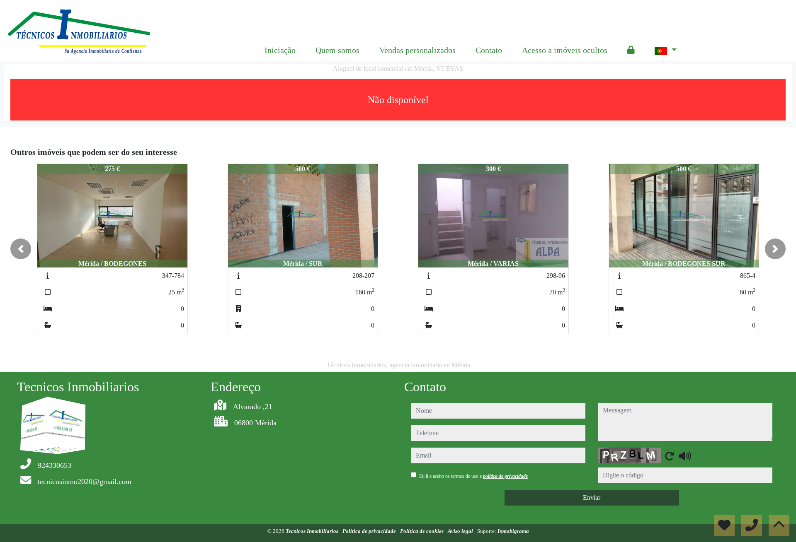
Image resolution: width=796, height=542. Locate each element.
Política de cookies (422, 531)
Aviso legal (461, 531)
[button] (20, 248)
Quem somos (337, 50)
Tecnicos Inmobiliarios (313, 531)
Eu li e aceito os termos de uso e (473, 476)
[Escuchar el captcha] (685, 456)
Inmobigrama (513, 531)
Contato (489, 50)
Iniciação (280, 50)
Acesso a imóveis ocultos (564, 50)
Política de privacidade (369, 531)
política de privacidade (505, 476)
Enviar (591, 497)
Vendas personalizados (417, 50)
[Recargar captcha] (669, 456)
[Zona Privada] (631, 50)
